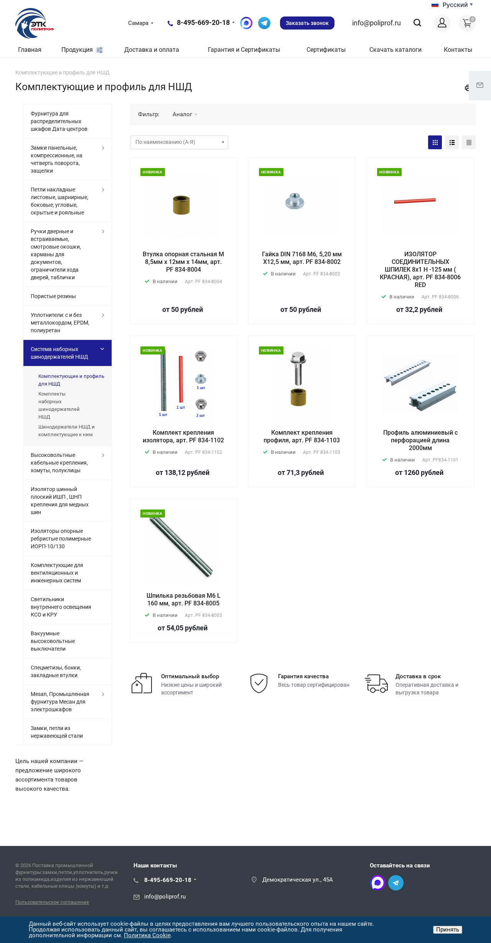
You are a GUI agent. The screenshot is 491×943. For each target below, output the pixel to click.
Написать (264, 23)
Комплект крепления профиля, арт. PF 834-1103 (302, 436)
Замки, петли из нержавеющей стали (57, 732)
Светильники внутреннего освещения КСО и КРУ (61, 607)
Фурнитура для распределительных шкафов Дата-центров (59, 121)
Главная (29, 49)
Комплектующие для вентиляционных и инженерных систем (57, 573)
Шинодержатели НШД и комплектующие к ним (66, 430)
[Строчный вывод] (452, 142)
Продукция (77, 49)
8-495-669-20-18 (203, 22)
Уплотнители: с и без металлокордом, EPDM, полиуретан (60, 322)
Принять (447, 929)
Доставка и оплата (151, 49)
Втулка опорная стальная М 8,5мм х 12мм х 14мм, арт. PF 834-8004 (183, 262)
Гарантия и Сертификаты (244, 49)
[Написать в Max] (246, 23)
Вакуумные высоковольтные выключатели (53, 641)
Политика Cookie (147, 935)
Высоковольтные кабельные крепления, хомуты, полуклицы (59, 462)
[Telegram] (396, 882)
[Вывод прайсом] (469, 142)
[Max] (377, 882)
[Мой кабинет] (442, 23)
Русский (455, 4)
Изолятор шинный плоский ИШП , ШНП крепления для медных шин (60, 500)
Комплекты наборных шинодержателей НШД (59, 405)
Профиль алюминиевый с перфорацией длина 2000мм (420, 440)
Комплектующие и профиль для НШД (71, 380)
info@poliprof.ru (376, 23)
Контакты (458, 49)
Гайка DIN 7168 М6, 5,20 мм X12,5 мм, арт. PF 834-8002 (302, 258)
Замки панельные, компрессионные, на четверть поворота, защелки (56, 159)
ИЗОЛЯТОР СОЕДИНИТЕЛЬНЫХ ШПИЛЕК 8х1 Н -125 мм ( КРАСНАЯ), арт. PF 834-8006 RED (420, 270)
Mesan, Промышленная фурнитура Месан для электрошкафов (60, 701)
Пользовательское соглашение (52, 902)
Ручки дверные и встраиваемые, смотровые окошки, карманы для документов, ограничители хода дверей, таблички (56, 254)
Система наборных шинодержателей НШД (59, 353)
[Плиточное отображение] (435, 142)
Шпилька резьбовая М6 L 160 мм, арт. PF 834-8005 (184, 599)
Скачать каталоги (395, 49)
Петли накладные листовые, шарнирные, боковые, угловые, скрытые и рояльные (59, 201)
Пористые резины (53, 296)
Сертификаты (326, 49)
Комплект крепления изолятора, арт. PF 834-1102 (183, 436)
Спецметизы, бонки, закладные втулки (56, 671)
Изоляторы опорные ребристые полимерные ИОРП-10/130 (61, 538)
